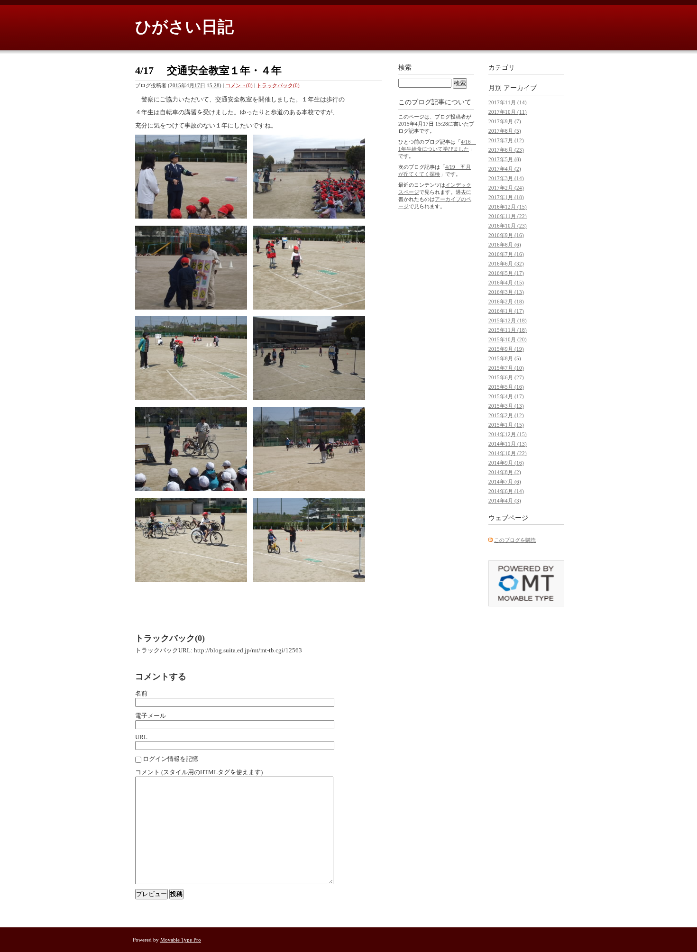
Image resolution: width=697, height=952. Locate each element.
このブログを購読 (515, 540)
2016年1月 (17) (506, 311)
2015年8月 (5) (504, 358)
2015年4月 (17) (506, 396)
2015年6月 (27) (506, 377)
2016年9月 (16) (506, 235)
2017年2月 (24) (506, 188)
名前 (141, 693)
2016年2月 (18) (506, 301)
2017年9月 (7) (504, 121)
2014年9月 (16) (506, 463)
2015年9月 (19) (506, 349)
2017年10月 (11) (507, 112)
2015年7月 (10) (506, 368)
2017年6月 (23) (506, 150)
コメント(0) (239, 85)
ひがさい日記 (184, 27)
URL (141, 737)
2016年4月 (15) (506, 282)
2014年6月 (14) (506, 491)
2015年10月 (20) (507, 339)
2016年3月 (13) (506, 292)
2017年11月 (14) (507, 102)
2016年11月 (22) (507, 216)
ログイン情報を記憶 (170, 758)
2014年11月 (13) (507, 444)
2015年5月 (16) (506, 387)
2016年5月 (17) (506, 273)
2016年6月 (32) (506, 263)
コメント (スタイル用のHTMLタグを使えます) (199, 772)
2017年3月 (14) (506, 178)
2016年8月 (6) (504, 244)
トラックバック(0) (278, 85)
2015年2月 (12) (506, 415)
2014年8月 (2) (504, 472)
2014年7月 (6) (504, 482)
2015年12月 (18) (507, 320)
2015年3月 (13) (506, 406)
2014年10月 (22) (507, 453)
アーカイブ (520, 88)
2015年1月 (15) (506, 425)
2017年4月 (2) (504, 169)
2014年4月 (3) (504, 500)
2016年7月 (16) (506, 254)
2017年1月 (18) (506, 197)
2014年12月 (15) (507, 434)
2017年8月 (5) (504, 131)
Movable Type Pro (180, 940)
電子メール (150, 715)
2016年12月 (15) (507, 207)
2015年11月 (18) (507, 330)
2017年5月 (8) (504, 159)
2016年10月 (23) (507, 226)
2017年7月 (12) (506, 140)
